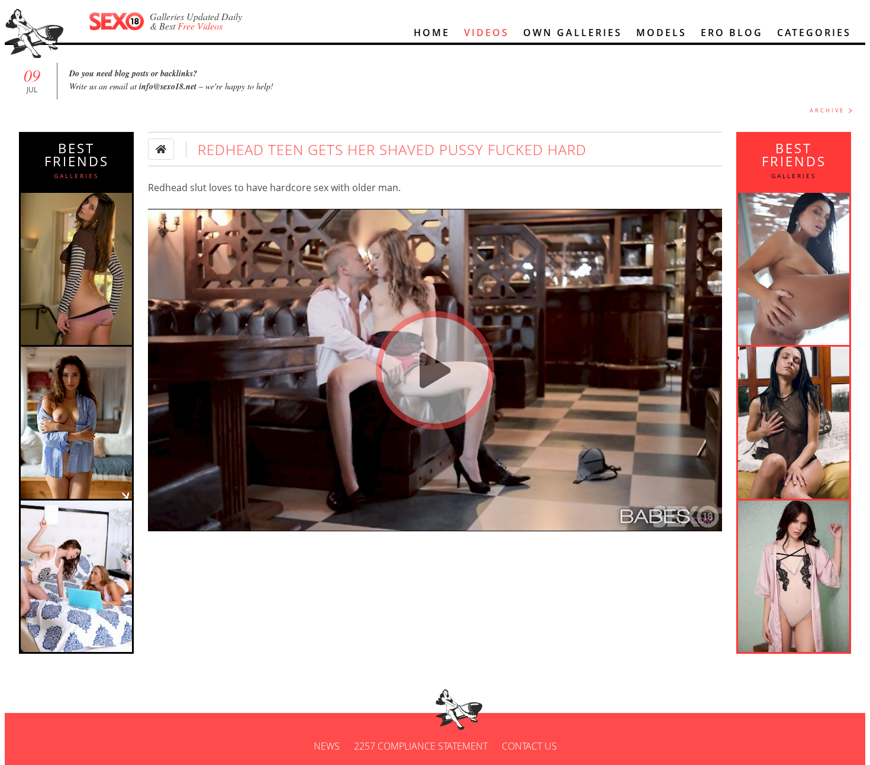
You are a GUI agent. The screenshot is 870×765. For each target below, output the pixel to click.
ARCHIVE (827, 110)
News (327, 746)
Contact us (529, 746)
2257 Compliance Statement (421, 746)
